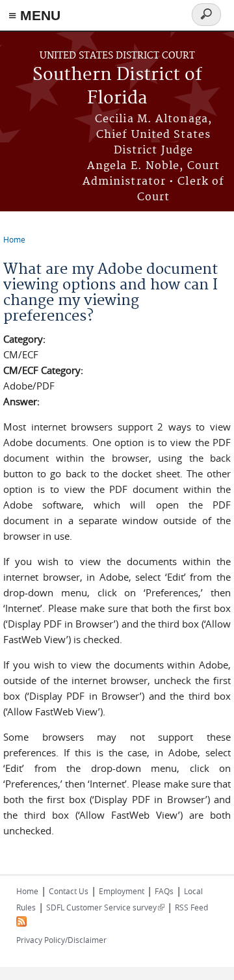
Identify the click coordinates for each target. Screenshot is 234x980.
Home (14, 239)
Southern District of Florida (117, 86)
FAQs (164, 891)
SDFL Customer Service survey (105, 907)
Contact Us (68, 891)
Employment (121, 891)
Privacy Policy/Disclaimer (61, 939)
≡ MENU (34, 15)
